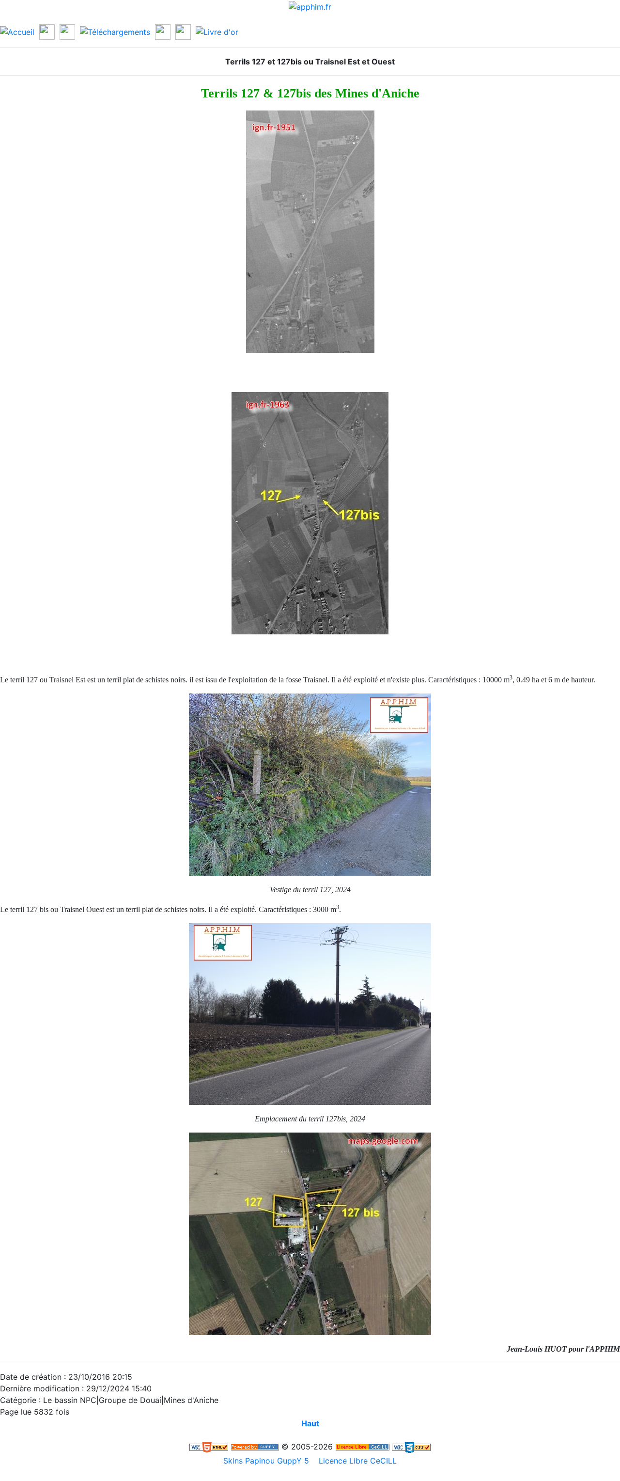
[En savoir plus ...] (362, 1446)
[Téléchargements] (115, 31)
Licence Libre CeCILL (356, 1460)
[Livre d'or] (217, 31)
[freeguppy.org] (255, 1446)
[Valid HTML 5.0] (208, 1446)
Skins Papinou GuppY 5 (268, 1460)
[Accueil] (17, 31)
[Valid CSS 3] (411, 1446)
